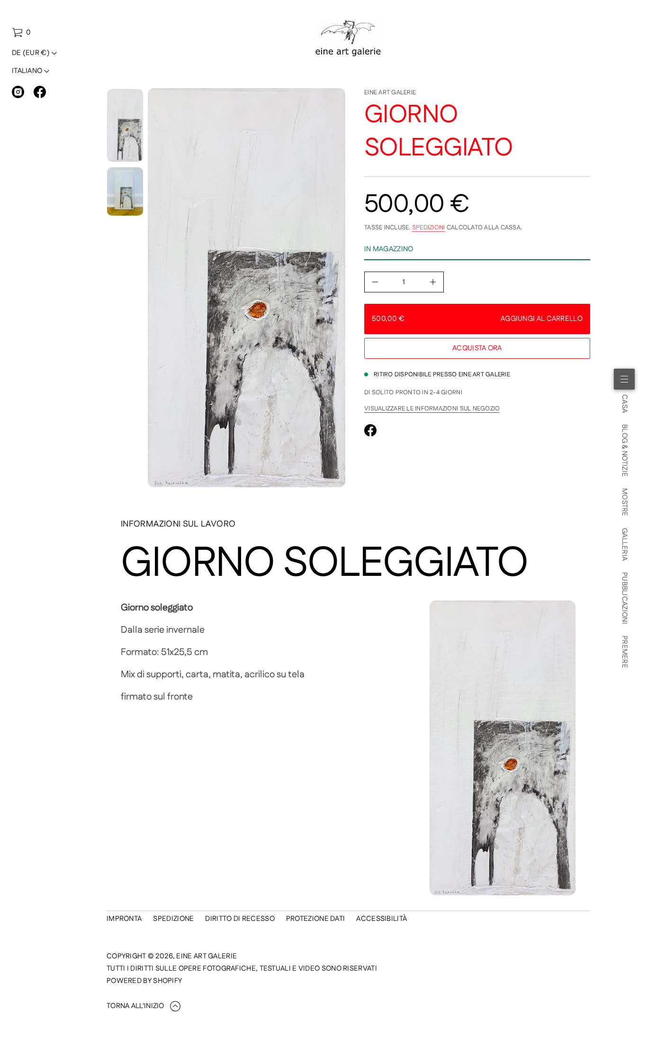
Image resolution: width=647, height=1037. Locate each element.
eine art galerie (390, 92)
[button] (21, 32)
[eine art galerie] (348, 38)
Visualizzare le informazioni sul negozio (432, 408)
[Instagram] (18, 92)
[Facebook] (40, 92)
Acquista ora (477, 348)
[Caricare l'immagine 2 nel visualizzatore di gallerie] (125, 191)
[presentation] (246, 287)
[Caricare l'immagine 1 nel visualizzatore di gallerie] (125, 125)
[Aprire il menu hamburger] (624, 379)
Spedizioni (428, 227)
